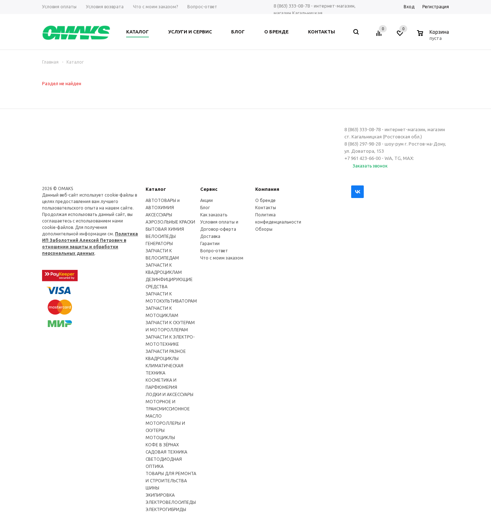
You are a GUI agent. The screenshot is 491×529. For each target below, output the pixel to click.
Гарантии (210, 243)
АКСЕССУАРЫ (159, 214)
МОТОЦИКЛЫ (160, 437)
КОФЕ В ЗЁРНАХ (162, 444)
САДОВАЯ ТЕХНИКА (166, 452)
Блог (205, 207)
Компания (267, 189)
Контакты (265, 207)
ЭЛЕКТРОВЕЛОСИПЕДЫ (171, 502)
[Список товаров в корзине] (433, 37)
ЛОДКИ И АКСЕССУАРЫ (169, 394)
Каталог (156, 189)
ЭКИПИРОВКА (160, 495)
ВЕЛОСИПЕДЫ (161, 236)
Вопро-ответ (214, 250)
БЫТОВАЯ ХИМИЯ (165, 229)
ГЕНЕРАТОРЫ (159, 243)
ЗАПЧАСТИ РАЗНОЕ (166, 351)
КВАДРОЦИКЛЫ (162, 358)
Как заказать (213, 214)
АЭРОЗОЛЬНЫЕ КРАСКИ (170, 222)
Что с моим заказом (221, 258)
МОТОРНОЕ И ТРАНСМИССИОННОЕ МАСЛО (168, 408)
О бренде (265, 200)
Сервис (208, 189)
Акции (206, 200)
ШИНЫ (152, 488)
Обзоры (263, 229)
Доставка (210, 236)
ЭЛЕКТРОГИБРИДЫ (166, 509)
